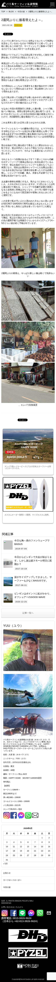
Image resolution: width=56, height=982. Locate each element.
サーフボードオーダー (12, 880)
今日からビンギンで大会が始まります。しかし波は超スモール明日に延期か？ (33, 560)
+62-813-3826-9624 (25, 921)
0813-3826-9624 (21, 918)
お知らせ (7, 873)
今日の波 (18, 25)
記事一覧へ (28, 613)
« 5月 (5, 864)
